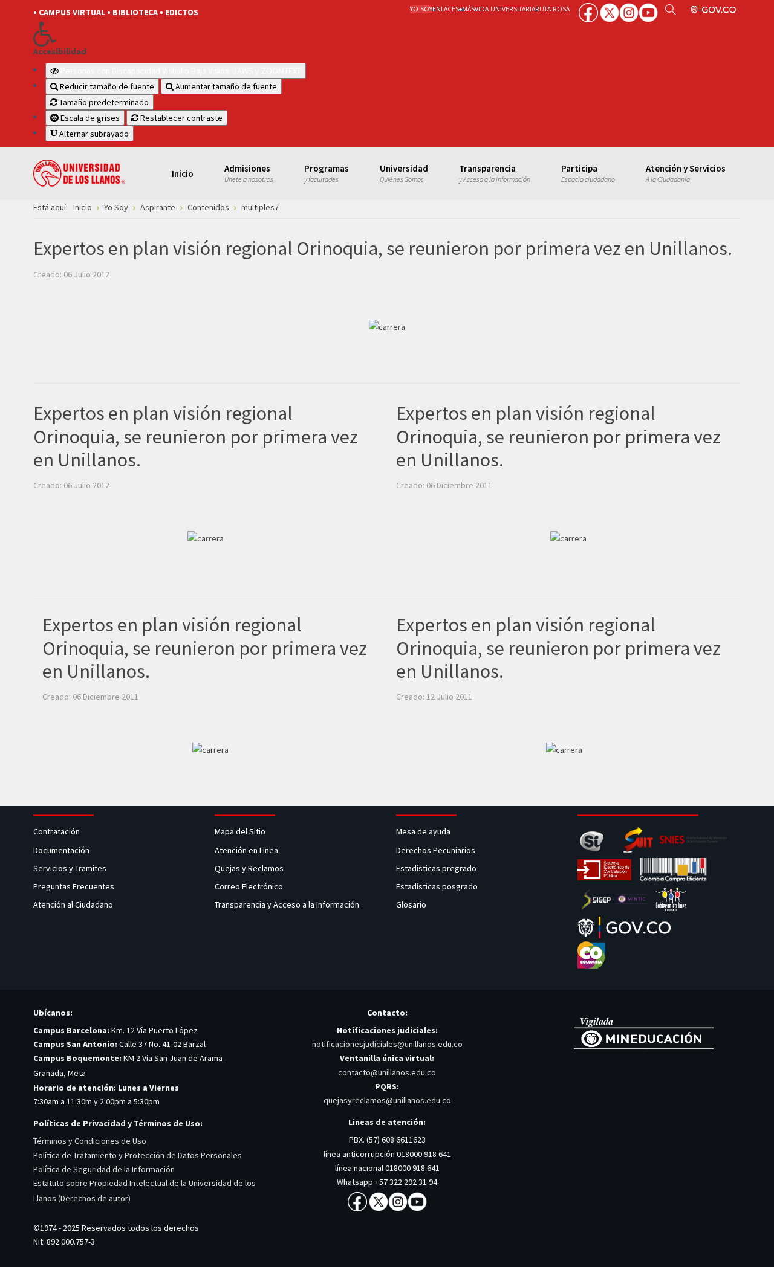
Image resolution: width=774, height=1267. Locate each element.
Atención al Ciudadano (73, 904)
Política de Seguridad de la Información (104, 1169)
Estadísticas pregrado (436, 868)
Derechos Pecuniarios (435, 850)
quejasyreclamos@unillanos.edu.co (387, 1100)
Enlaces (445, 9)
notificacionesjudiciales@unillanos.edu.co (387, 1044)
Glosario (412, 904)
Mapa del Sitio (241, 831)
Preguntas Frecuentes (73, 886)
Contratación (57, 831)
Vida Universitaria (505, 9)
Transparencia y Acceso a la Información (287, 904)
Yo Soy (421, 9)
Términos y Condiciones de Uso (89, 1140)
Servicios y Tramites (70, 868)
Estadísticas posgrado (437, 886)
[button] (201, 34)
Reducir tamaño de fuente (106, 86)
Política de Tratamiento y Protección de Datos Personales (137, 1155)
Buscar (670, 9)
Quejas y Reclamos (250, 868)
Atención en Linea (246, 850)
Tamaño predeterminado (103, 102)
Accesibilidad (59, 52)
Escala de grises (89, 117)
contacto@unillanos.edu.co (387, 1072)
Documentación (61, 850)
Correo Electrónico (251, 886)
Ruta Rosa (552, 9)
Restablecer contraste (180, 117)
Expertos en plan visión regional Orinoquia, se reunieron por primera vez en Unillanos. (382, 248)
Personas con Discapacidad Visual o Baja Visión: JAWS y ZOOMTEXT (180, 70)
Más (468, 9)
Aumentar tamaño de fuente (225, 86)
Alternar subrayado (93, 133)
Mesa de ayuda (423, 831)
